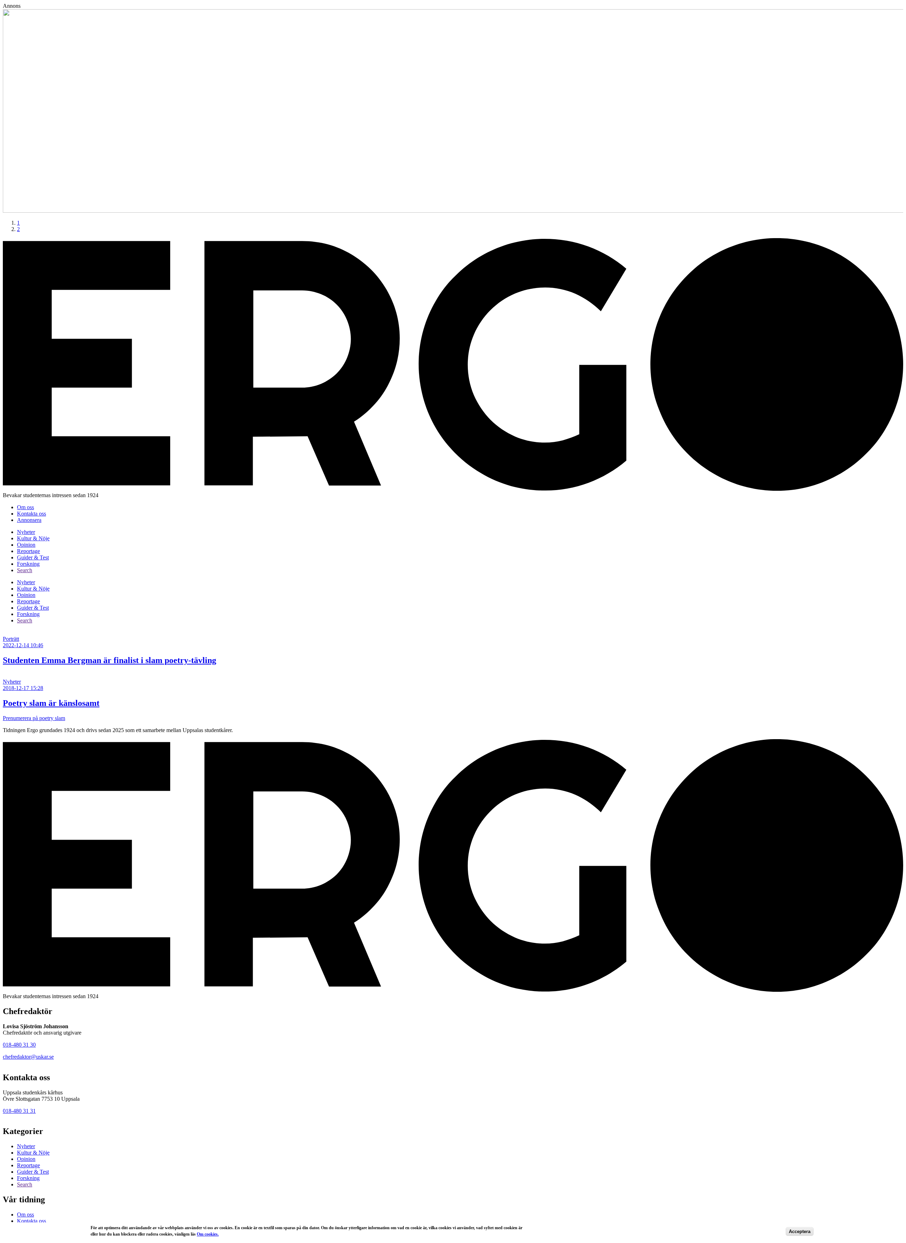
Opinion (26, 545)
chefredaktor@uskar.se (28, 1057)
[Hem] (453, 489)
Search (24, 570)
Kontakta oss (31, 514)
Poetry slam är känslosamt (51, 703)
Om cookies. (208, 1234)
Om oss (25, 507)
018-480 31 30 (19, 1045)
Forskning (28, 564)
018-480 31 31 (19, 1111)
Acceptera (799, 1231)
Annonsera (29, 520)
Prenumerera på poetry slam (34, 718)
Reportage (28, 551)
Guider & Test (33, 557)
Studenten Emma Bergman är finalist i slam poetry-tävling (109, 660)
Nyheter (26, 532)
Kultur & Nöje (33, 538)
